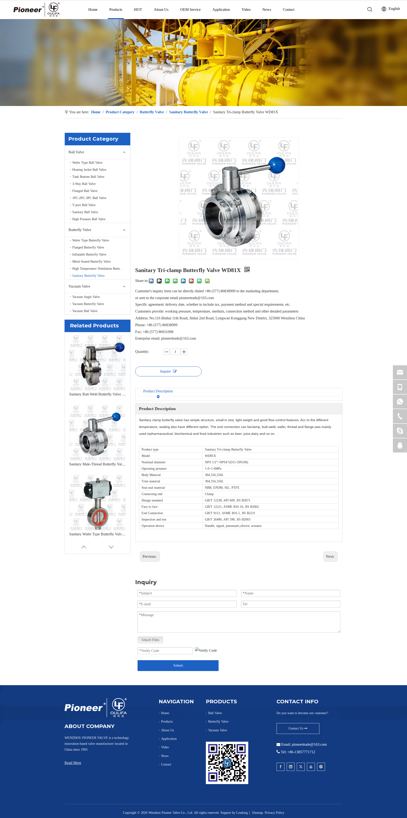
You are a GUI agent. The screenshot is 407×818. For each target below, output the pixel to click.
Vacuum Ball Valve (85, 311)
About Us (161, 10)
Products (115, 10)
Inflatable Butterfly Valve (89, 254)
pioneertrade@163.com (309, 744)
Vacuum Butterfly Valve (88, 304)
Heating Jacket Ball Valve (89, 169)
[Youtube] (311, 767)
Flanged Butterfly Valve (88, 247)
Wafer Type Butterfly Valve (90, 240)
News (266, 10)
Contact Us (296, 728)
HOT (138, 10)
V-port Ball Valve (84, 205)
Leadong (242, 812)
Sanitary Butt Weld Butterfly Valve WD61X (97, 394)
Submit (178, 665)
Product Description (158, 391)
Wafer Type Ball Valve (87, 162)
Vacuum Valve (79, 286)
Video (246, 10)
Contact (288, 10)
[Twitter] (301, 767)
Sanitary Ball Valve (85, 212)
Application (221, 10)
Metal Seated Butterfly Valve (91, 261)
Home (93, 10)
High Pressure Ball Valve (89, 219)
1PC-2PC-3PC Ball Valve (89, 198)
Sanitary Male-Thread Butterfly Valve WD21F (97, 464)
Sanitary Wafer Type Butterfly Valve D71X (97, 534)
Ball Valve (76, 152)
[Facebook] (281, 767)
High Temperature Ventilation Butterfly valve (101, 268)
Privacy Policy (274, 812)
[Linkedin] (291, 767)
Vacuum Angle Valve (86, 297)
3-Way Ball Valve (84, 184)
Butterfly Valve (80, 230)
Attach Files (150, 640)
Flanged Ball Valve (85, 191)
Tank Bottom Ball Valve (88, 177)
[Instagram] (321, 767)
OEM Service (190, 10)
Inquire (165, 371)
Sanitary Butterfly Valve (88, 275)
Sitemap (257, 812)
